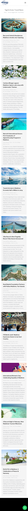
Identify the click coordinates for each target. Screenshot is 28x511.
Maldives (11, 40)
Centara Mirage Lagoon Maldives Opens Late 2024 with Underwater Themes (13, 85)
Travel (17, 40)
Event (11, 341)
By (6, 41)
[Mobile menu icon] (25, 2)
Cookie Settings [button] (6, 507)
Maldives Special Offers (14, 288)
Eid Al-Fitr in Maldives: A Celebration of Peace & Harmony (11, 471)
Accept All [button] (13, 507)
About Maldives (6, 40)
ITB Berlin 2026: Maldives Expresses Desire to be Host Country (12, 337)
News (15, 40)
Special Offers (6, 290)
